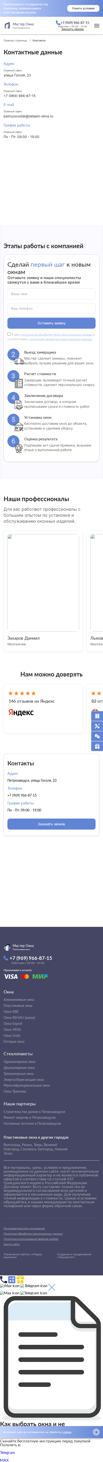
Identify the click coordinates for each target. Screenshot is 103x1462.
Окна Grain (12, 1035)
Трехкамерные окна (19, 1074)
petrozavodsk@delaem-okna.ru (28, 116)
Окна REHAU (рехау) (19, 1017)
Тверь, (38, 1145)
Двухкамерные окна (19, 1068)
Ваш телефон (22, 308)
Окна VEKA (12, 1029)
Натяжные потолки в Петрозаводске (32, 1123)
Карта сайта (12, 1244)
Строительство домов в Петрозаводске (34, 1112)
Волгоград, (12, 1145)
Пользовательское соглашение (24, 1228)
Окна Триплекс (15, 1091)
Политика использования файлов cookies (31, 1239)
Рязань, (27, 1145)
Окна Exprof (13, 1023)
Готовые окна (14, 1041)
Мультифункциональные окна (27, 1085)
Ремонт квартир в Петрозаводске (30, 1117)
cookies (67, 1432)
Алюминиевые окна (19, 1000)
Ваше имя (19, 294)
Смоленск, (29, 1149)
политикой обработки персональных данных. (61, 339)
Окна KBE (11, 1011)
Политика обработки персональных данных (33, 1233)
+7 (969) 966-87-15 (20, 96)
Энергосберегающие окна (24, 1080)
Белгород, (46, 1149)
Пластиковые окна (18, 1005)
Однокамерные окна (19, 1062)
